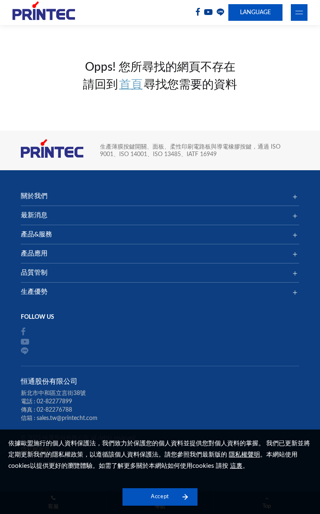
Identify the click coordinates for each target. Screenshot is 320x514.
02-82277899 (54, 402)
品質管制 (34, 272)
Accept (160, 496)
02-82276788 (54, 410)
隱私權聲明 (244, 455)
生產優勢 (34, 291)
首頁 (130, 84)
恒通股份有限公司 (43, 12)
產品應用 (34, 253)
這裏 (236, 466)
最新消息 (34, 215)
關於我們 (34, 196)
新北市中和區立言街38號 (53, 393)
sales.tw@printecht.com (67, 418)
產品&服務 (36, 234)
